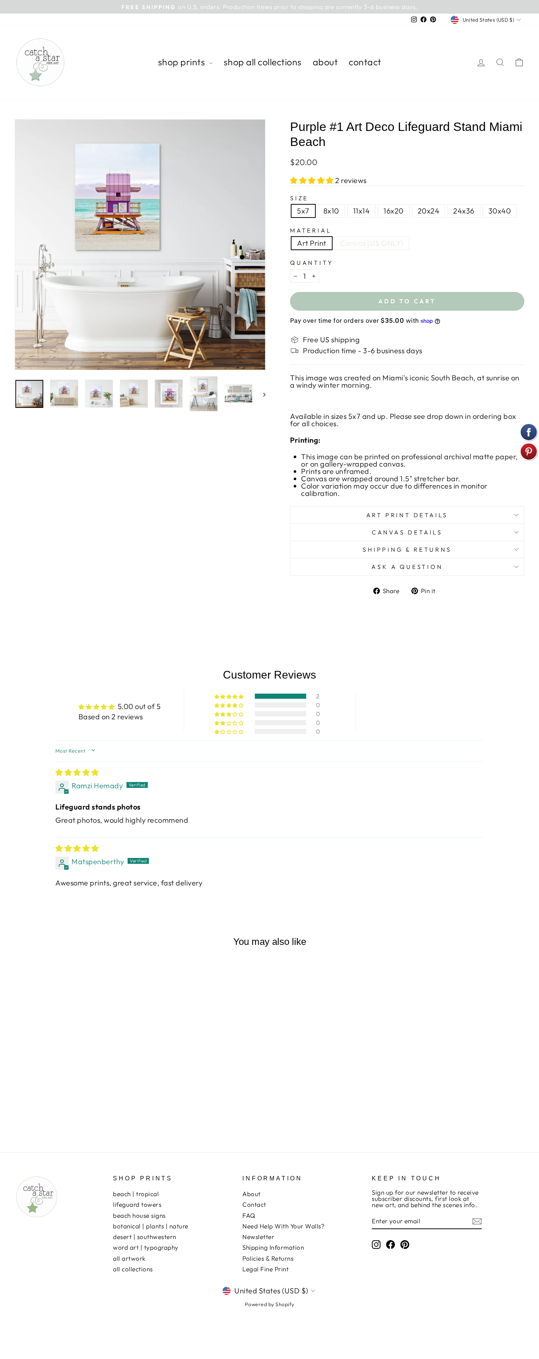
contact (365, 62)
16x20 (394, 210)
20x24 (429, 210)
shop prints (182, 62)
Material (310, 230)
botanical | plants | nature (150, 1226)
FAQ (249, 1215)
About (251, 1194)
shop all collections (263, 62)
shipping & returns (407, 549)
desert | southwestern (144, 1237)
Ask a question (407, 566)
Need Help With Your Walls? (283, 1226)
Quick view (75, 1080)
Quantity (311, 263)
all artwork (129, 1258)
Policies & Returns (267, 1258)
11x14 (361, 210)
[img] (77, 772)
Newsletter (258, 1237)
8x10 (331, 210)
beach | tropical (136, 1194)
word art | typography (146, 1247)
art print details (407, 515)
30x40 (499, 210)
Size (299, 198)
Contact (254, 1204)
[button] (312, 180)
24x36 (463, 210)
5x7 (303, 210)
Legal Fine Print (265, 1269)
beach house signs (139, 1215)
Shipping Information (273, 1247)
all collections (133, 1269)
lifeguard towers (137, 1204)
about (325, 62)
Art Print (311, 243)
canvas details (407, 532)
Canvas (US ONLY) (371, 243)
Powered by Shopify (269, 1304)
